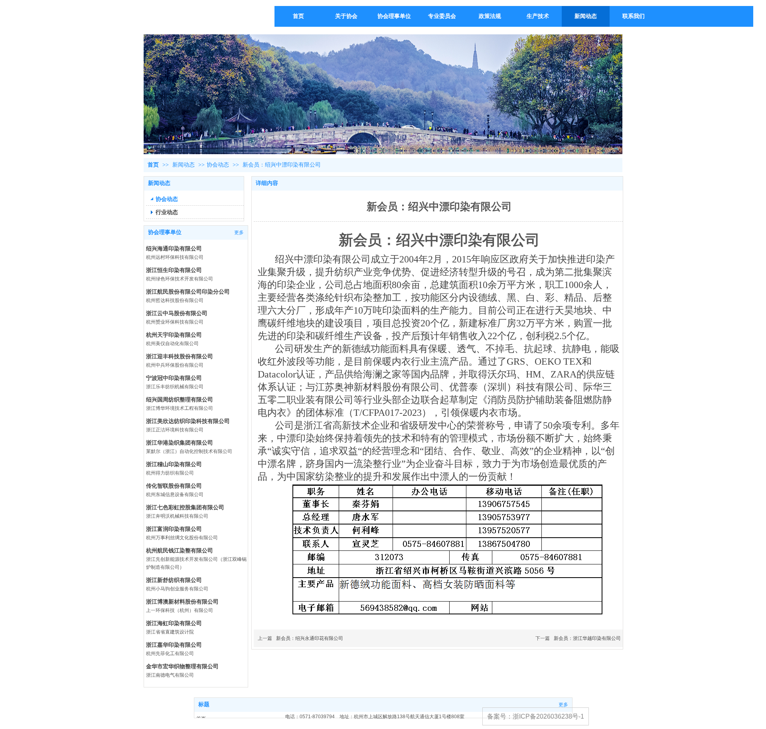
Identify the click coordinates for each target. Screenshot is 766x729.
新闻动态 (184, 165)
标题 (203, 704)
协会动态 (218, 165)
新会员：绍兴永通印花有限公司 (309, 638)
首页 (153, 165)
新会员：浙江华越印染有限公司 (587, 638)
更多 (239, 232)
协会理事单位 (165, 232)
